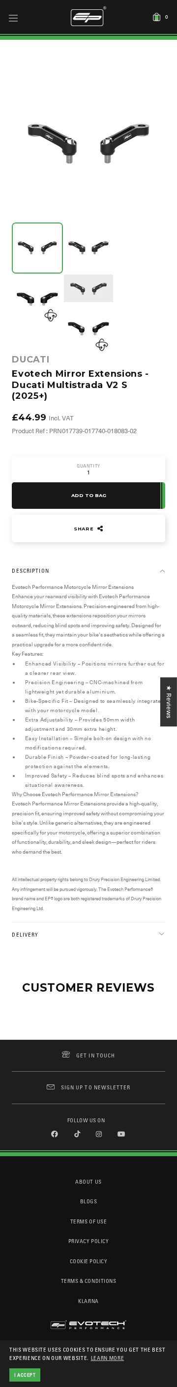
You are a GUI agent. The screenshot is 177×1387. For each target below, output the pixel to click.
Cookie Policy (89, 1261)
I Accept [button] (25, 1375)
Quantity (88, 466)
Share (84, 528)
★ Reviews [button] (169, 702)
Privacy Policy (88, 1241)
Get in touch (95, 1055)
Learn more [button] (107, 1358)
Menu (13, 17)
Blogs (88, 1201)
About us (88, 1181)
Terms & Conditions (89, 1280)
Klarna (88, 1301)
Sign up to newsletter (95, 1087)
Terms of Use (88, 1221)
